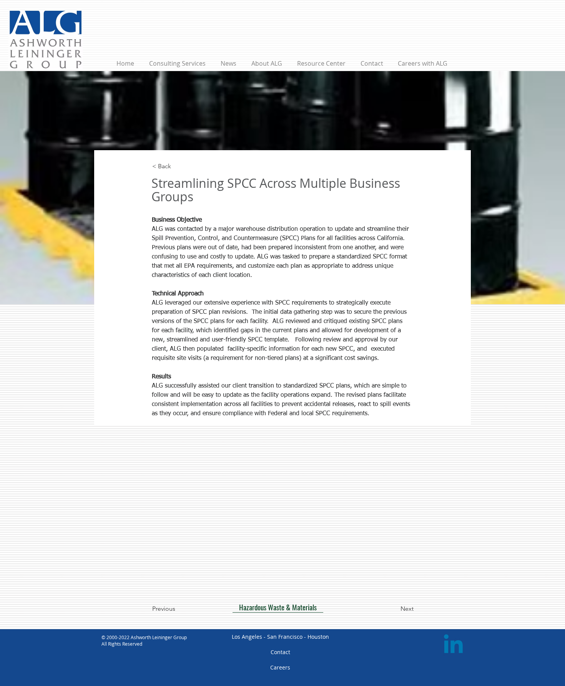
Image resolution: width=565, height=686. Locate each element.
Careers (280, 667)
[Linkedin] (453, 646)
